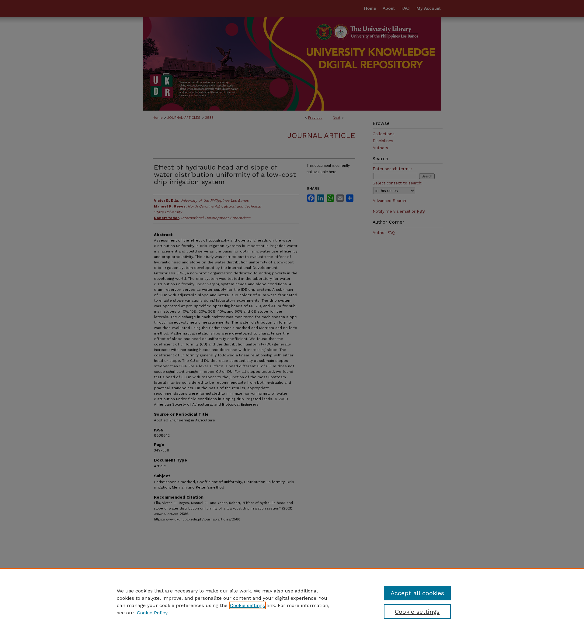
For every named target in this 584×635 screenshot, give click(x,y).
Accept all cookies (417, 593)
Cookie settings (247, 605)
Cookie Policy (152, 613)
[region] (292, 601)
